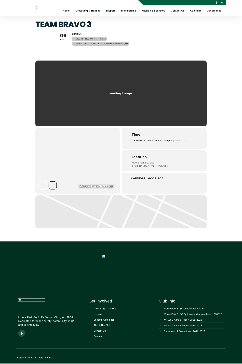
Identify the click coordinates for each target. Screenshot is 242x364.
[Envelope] (222, 2)
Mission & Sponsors (153, 10)
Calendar (195, 10)
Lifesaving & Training (87, 10)
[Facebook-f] (216, 2)
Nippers (110, 10)
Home (66, 10)
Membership (128, 10)
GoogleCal (156, 178)
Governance (214, 10)
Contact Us (177, 10)
